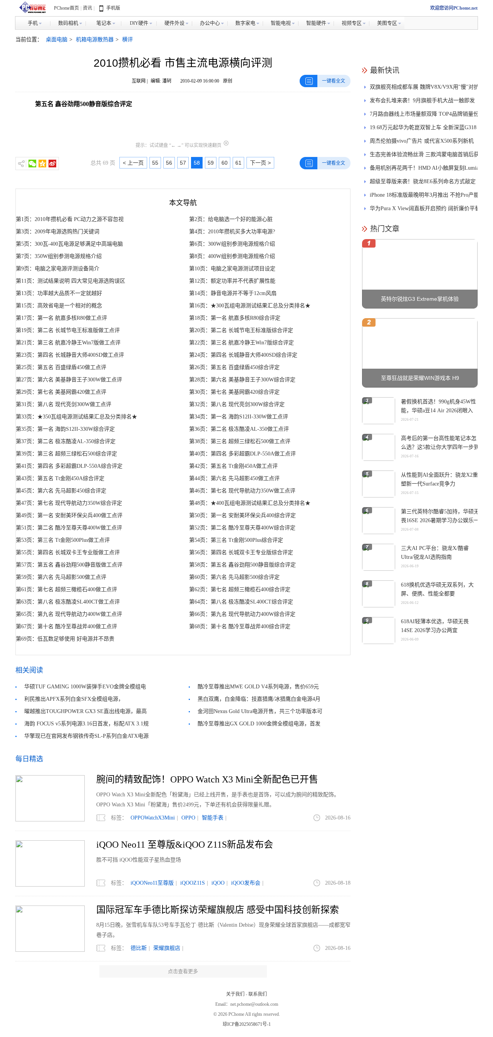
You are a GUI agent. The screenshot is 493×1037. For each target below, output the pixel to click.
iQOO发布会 (245, 883)
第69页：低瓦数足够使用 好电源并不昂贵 (65, 639)
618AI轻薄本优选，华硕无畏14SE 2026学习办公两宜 (435, 626)
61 (238, 163)
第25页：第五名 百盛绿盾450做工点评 (61, 367)
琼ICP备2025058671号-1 (247, 1024)
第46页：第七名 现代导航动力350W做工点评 (242, 491)
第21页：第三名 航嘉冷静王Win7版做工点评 (68, 343)
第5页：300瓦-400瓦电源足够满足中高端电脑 (69, 244)
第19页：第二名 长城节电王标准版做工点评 (68, 330)
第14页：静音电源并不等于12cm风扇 (233, 293)
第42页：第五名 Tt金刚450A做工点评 (233, 466)
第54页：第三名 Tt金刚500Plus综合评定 (236, 540)
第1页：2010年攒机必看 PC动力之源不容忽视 (70, 219)
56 (169, 163)
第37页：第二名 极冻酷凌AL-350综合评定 (66, 441)
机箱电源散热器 (95, 39)
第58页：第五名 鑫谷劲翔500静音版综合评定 (242, 565)
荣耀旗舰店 (166, 948)
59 (211, 163)
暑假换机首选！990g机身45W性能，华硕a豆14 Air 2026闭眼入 (438, 406)
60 (224, 163)
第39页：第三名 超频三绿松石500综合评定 (66, 454)
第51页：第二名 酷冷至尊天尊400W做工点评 (69, 528)
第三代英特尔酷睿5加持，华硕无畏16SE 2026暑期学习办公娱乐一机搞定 (440, 520)
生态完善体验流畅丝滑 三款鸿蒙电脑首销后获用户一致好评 (424, 156)
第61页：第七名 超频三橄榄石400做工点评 (66, 589)
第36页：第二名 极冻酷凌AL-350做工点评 (239, 429)
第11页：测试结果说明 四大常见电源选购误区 (70, 281)
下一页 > (260, 163)
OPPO (188, 818)
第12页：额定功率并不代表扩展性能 (232, 281)
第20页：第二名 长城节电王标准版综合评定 (241, 330)
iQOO (218, 883)
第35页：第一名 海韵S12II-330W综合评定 (65, 429)
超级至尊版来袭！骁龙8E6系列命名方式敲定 (423, 181)
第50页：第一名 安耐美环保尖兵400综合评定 (242, 515)
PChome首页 (66, 8)
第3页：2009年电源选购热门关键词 (57, 231)
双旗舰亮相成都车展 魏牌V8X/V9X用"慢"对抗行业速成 (424, 89)
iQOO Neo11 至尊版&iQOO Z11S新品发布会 (184, 845)
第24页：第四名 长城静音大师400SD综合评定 (243, 355)
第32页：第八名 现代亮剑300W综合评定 (237, 404)
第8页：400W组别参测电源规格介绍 (232, 256)
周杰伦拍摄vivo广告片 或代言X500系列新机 (422, 141)
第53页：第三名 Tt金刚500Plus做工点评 (63, 540)
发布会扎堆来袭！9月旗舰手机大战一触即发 (422, 100)
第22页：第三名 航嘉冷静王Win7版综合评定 (241, 343)
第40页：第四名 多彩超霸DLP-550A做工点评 (242, 454)
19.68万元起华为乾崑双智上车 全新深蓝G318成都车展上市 (423, 129)
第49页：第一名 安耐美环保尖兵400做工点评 (69, 515)
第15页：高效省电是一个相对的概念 (59, 306)
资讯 (87, 8)
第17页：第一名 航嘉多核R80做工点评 (61, 318)
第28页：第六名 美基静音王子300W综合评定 (242, 380)
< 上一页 (133, 163)
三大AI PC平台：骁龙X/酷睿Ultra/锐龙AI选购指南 (435, 552)
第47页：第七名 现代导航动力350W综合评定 (69, 503)
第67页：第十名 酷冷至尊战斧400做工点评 (66, 626)
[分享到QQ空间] (42, 163)
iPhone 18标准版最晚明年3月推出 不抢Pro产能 (424, 195)
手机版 (113, 8)
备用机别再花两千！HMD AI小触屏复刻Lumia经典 (424, 170)
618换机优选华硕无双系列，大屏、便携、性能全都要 (437, 589)
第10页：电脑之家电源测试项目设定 (232, 268)
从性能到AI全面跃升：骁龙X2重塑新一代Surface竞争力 (439, 479)
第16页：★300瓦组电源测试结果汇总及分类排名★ (249, 306)
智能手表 (212, 818)
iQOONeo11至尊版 (152, 883)
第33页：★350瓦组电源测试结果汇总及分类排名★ (76, 417)
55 (155, 163)
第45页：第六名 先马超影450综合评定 (61, 491)
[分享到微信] (32, 163)
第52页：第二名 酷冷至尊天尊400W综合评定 (242, 528)
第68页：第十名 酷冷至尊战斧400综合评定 (239, 626)
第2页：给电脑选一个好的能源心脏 (231, 219)
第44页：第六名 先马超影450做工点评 (234, 478)
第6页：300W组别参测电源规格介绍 (232, 244)
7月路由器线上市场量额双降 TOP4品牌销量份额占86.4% (424, 116)
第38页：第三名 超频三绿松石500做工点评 (239, 441)
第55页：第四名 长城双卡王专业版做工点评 (68, 552)
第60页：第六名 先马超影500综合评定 (234, 577)
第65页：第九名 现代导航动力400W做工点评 (69, 614)
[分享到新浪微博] (52, 163)
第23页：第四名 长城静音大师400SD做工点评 (70, 355)
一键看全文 (333, 81)
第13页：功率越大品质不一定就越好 (59, 293)
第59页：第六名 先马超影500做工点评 (61, 577)
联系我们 (257, 994)
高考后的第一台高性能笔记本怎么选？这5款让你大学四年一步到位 (440, 447)
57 (183, 163)
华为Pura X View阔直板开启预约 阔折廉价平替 (425, 208)
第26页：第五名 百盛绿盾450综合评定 (234, 367)
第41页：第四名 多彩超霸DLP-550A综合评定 (69, 466)
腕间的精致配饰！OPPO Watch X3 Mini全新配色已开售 (207, 779)
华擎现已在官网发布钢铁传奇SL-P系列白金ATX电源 (86, 736)
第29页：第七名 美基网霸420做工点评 (61, 392)
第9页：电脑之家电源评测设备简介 (57, 268)
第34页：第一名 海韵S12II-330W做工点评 (238, 417)
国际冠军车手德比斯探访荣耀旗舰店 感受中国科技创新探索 (217, 910)
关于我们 (235, 994)
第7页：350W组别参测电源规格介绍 (59, 256)
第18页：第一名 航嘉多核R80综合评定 (234, 318)
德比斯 (139, 948)
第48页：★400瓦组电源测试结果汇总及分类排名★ (249, 503)
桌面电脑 (56, 39)
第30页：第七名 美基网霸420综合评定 (234, 392)
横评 (127, 39)
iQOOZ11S (192, 883)
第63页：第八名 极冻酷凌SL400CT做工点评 (68, 602)
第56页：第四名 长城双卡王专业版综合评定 (241, 552)
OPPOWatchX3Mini (153, 818)
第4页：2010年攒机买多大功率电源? (232, 231)
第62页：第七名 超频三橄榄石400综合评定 (239, 589)
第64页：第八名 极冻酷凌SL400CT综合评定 (241, 602)
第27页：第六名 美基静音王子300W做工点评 (69, 380)
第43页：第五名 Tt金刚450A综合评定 (60, 478)
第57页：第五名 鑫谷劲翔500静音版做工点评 (69, 565)
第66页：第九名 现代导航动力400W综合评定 (242, 614)
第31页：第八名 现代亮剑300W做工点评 (63, 404)
